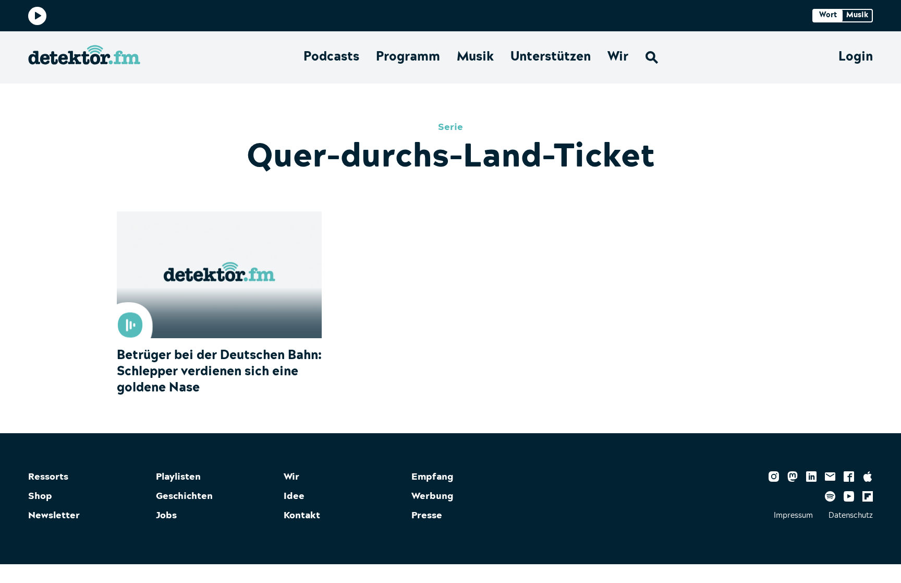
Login (855, 57)
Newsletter (54, 515)
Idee (294, 496)
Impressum (793, 515)
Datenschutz (851, 515)
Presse (426, 515)
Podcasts (331, 57)
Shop (40, 496)
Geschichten (184, 496)
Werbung (432, 496)
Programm (408, 57)
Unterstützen (550, 57)
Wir (617, 57)
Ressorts (48, 477)
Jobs (166, 515)
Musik (475, 57)
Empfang (432, 477)
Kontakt (302, 515)
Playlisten (178, 477)
